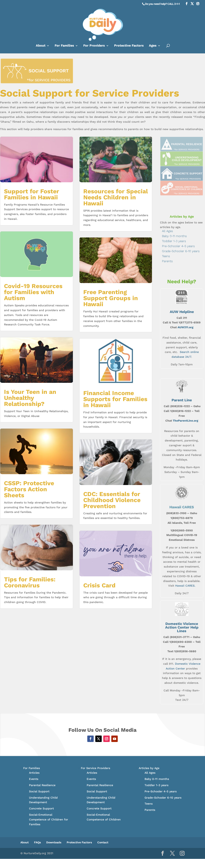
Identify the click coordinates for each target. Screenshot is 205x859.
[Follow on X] (98, 739)
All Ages (167, 231)
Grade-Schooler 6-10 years (181, 251)
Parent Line (182, 400)
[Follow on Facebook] (90, 739)
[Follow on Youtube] (114, 739)
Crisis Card (99, 585)
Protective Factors (129, 45)
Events (33, 779)
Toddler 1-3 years (174, 241)
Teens (166, 256)
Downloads (53, 842)
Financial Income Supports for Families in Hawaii (115, 399)
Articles (34, 772)
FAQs (37, 842)
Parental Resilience (42, 785)
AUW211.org (185, 327)
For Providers (94, 45)
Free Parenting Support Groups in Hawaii (110, 298)
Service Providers (135, 93)
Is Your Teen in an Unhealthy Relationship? (30, 397)
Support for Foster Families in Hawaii (31, 194)
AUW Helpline (182, 312)
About (40, 45)
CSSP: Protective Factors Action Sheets (29, 489)
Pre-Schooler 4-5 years (178, 246)
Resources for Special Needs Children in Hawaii (115, 197)
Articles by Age (149, 768)
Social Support (39, 791)
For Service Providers (95, 768)
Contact (102, 842)
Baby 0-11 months (174, 236)
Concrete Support (41, 808)
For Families (64, 45)
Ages (153, 45)
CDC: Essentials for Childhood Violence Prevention (112, 499)
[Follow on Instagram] (106, 739)
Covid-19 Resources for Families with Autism (33, 292)
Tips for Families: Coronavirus (29, 582)
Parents (167, 261)
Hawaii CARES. (185, 585)
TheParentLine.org (185, 420)
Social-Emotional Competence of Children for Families (48, 819)
